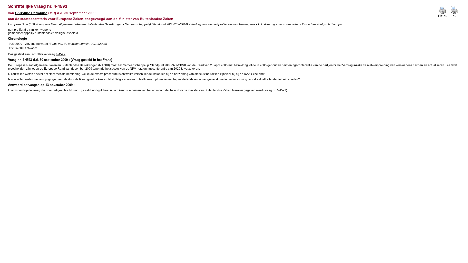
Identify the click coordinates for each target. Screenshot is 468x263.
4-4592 (60, 54)
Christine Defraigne (31, 13)
